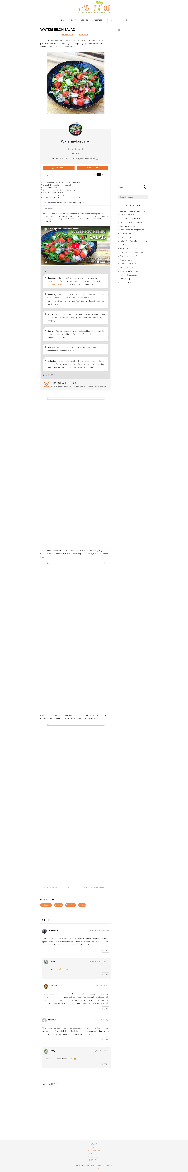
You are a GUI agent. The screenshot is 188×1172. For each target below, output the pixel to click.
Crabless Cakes (126, 260)
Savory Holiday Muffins (129, 256)
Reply (105, 950)
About (94, 1144)
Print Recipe (83, 35)
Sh (92, 1147)
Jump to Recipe (67, 35)
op (95, 1147)
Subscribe (94, 1157)
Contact (94, 1160)
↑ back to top (94, 1168)
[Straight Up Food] (94, 15)
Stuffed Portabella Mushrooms (132, 211)
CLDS (111, 1165)
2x (102, 174)
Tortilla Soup (125, 279)
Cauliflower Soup (127, 215)
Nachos (123, 245)
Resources (94, 1150)
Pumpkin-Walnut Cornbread (95, 887)
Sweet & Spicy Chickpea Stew (132, 252)
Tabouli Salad (125, 282)
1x (99, 174)
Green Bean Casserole (129, 271)
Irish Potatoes (126, 233)
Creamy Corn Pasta (128, 263)
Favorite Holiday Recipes (130, 218)
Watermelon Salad (127, 226)
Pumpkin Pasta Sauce (128, 275)
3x (106, 174)
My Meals (94, 1154)
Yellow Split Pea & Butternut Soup (133, 241)
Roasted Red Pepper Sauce (131, 248)
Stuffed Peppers (126, 237)
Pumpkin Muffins (126, 267)
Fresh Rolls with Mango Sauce (57, 887)
